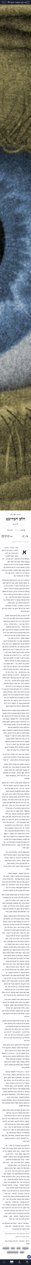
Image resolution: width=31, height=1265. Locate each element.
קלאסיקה (6, 1248)
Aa (11, 536)
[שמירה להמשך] (8, 536)
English (10, 530)
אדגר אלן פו (15, 514)
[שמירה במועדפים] (6, 536)
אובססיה (25, 1248)
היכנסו (3, 2)
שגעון (22, 1252)
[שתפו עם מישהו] (23, 536)
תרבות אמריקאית (12, 1252)
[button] (29, 1257)
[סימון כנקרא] (3, 536)
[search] (8, 2)
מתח (12, 1248)
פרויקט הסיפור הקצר (18, 2)
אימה (18, 1248)
